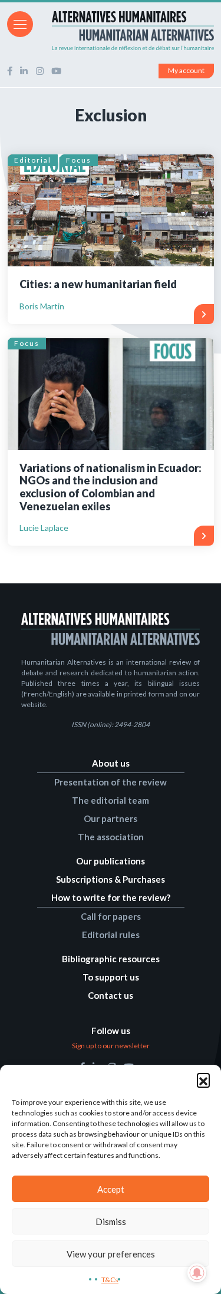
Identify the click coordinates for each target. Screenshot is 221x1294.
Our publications (110, 861)
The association (111, 836)
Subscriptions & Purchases (110, 879)
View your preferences (111, 1254)
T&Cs (109, 1279)
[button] (203, 1079)
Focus (78, 160)
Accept (110, 1189)
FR (192, 23)
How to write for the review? (110, 897)
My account (186, 70)
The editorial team (110, 800)
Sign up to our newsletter (111, 1045)
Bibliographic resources (111, 958)
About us (111, 763)
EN (208, 23)
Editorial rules (111, 934)
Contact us (110, 995)
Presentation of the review (110, 782)
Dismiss (110, 1221)
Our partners (110, 818)
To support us (111, 977)
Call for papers (111, 916)
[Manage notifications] (196, 1272)
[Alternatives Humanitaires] (110, 30)
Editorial (32, 160)
